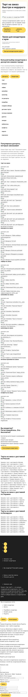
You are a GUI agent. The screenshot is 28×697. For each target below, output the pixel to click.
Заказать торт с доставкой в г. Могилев (13, 532)
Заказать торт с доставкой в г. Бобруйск (13, 522)
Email (1, 689)
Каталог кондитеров (10, 560)
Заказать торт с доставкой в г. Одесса (12, 501)
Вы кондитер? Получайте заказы (13, 568)
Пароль (2, 679)
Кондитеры (15, 76)
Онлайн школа (8, 612)
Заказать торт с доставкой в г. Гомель (12, 519)
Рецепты (6, 613)
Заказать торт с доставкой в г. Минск (12, 517)
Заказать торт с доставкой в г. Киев (11, 498)
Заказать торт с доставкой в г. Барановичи (14, 520)
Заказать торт (8, 559)
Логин (2, 687)
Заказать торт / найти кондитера (10, 626)
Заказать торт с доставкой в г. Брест (12, 526)
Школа (6, 607)
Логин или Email (4, 678)
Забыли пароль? (5, 681)
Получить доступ (9, 577)
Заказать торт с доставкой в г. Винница (12, 505)
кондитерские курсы (13, 51)
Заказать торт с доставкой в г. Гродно (12, 530)
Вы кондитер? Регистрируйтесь (9, 639)
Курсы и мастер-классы (11, 575)
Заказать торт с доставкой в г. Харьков (12, 500)
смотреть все (5, 166)
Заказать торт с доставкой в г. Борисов (13, 524)
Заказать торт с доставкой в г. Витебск (12, 528)
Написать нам (8, 584)
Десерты (5, 76)
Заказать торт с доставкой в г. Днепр (12, 503)
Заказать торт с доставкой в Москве (12, 462)
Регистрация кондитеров (10, 448)
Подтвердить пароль (6, 692)
